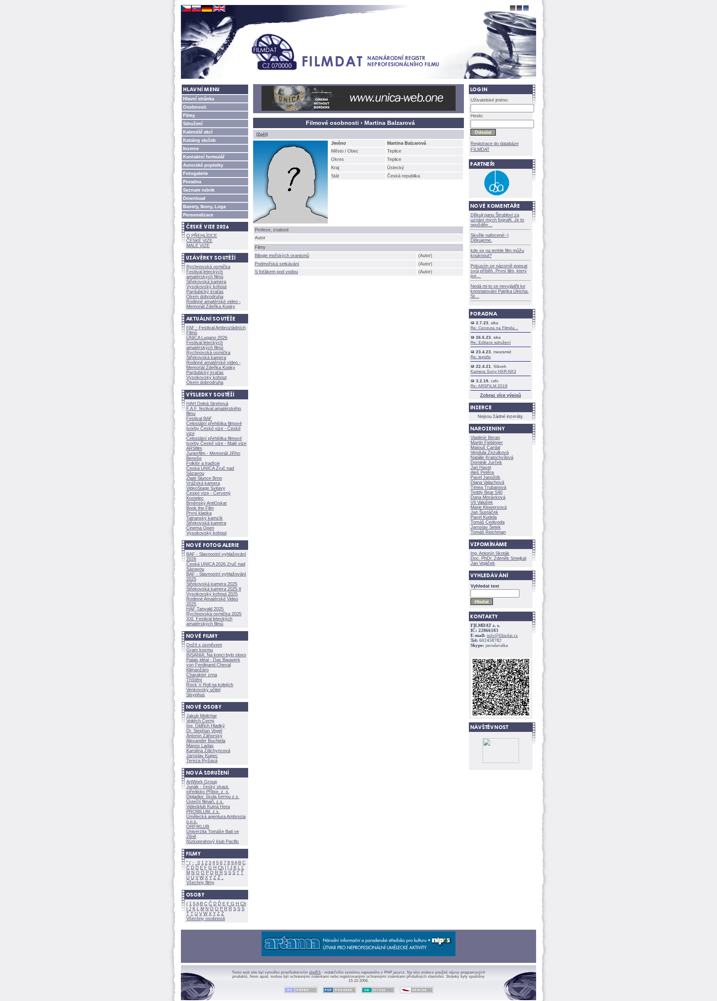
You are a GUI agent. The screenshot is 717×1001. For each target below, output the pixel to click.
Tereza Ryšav (201, 760)
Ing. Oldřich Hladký (205, 725)
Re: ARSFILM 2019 (489, 386)
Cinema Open (200, 527)
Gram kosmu (199, 649)
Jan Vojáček (483, 563)
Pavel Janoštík (485, 477)
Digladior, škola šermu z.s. (212, 796)
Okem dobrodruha (204, 296)
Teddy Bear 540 (486, 492)
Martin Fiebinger (487, 442)
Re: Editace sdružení (491, 342)
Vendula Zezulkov (490, 452)
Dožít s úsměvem (204, 644)
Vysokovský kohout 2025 (212, 593)
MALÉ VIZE (198, 245)
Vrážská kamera (203, 483)
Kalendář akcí (197, 131)
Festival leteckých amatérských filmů (204, 274)
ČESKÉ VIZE (199, 240)
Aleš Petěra (482, 472)
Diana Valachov (487, 482)
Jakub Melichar (201, 715)
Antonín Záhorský (204, 735)
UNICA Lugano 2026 (206, 337)
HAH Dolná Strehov (207, 403)
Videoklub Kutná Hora (208, 806)
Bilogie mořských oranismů (282, 255)
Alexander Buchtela (205, 740)
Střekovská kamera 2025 (211, 583)
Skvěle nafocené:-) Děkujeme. (490, 238)
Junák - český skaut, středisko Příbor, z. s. (207, 789)
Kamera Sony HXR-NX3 (493, 371)
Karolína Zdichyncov (208, 750)
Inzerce (191, 148)
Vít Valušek (482, 502)
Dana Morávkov (488, 497)
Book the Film (200, 507)
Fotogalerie (195, 173)
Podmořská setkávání (277, 263)
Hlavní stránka (198, 98)
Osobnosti (194, 106)
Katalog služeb (199, 140)
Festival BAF (199, 418)
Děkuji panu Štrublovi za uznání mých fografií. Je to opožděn (497, 219)
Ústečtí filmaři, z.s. (205, 801)
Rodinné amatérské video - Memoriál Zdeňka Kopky (213, 304)
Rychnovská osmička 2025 (213, 613)
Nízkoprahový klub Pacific (212, 841)
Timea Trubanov (488, 487)
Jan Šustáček (484, 512)
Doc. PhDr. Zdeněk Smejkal (498, 558)
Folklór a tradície (203, 463)
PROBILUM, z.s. (203, 811)
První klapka (199, 512)
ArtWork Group (201, 781)
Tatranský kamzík (204, 517)
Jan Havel (481, 467)
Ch (221, 867)
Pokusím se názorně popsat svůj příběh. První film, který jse (499, 270)
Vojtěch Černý (200, 720)
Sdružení (192, 123)
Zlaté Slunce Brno (204, 478)
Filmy (189, 115)
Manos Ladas (200, 745)
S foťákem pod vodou (276, 271)
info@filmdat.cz (502, 635)
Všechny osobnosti (205, 918)
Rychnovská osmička (208, 266)
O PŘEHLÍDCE (201, 235)
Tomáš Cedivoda (488, 522)
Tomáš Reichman (488, 532)
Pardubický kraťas (205, 291)
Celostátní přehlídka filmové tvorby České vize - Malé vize (216, 441)
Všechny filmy (200, 882)
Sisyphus (195, 694)
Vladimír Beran (485, 437)
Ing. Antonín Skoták (490, 553)
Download (194, 198)
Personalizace (198, 214)
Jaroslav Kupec (202, 755)
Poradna (192, 181)
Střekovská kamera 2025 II (213, 588)
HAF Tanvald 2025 (205, 608)
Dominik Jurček (486, 462)
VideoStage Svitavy (205, 488)
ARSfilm (194, 448)
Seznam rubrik (199, 189)
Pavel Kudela (484, 517)
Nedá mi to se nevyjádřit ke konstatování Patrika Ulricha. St (500, 291)
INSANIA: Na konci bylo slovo (216, 654)
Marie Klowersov (489, 507)
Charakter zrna (201, 674)
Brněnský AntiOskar (206, 502)
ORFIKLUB (197, 826)
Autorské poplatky (203, 165)
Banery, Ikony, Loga (204, 206)
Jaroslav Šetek (486, 527)
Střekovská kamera (206, 281)
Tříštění (194, 679)
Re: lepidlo (481, 357)
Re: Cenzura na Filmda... (494, 328)
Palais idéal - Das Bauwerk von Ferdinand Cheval (213, 662)
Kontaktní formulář (203, 156)
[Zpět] (262, 134)
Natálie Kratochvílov (492, 457)
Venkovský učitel (203, 689)
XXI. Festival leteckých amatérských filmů (209, 621)
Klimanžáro (197, 669)
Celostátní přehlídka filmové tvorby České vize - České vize (214, 428)
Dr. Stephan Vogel (204, 730)
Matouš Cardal (485, 447)
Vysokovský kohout (206, 286)
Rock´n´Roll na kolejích (209, 684)
